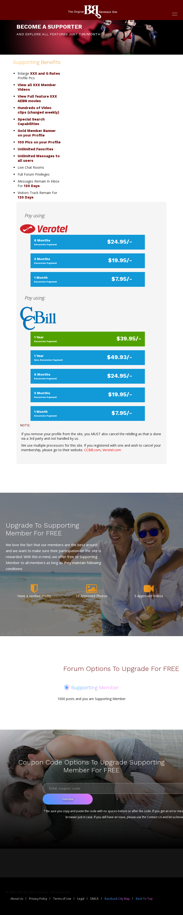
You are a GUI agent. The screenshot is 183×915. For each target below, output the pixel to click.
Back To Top (144, 899)
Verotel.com (111, 450)
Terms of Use (62, 899)
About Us (16, 899)
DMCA (94, 899)
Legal (80, 899)
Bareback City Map (117, 899)
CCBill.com (92, 450)
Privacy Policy (38, 899)
